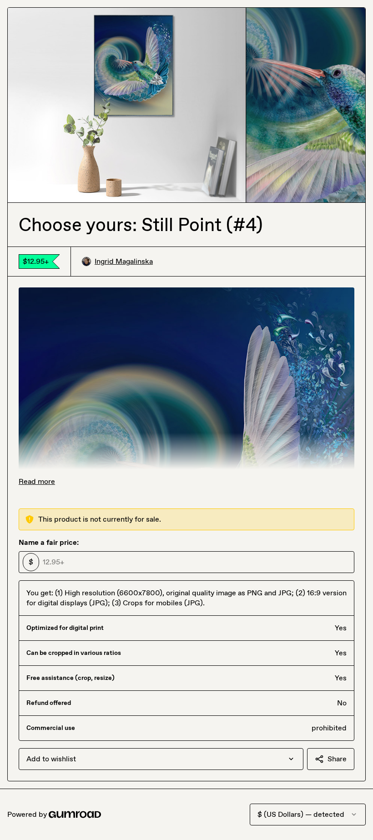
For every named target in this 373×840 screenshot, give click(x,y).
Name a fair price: (49, 542)
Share (337, 758)
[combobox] (161, 759)
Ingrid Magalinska (124, 261)
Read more (37, 481)
